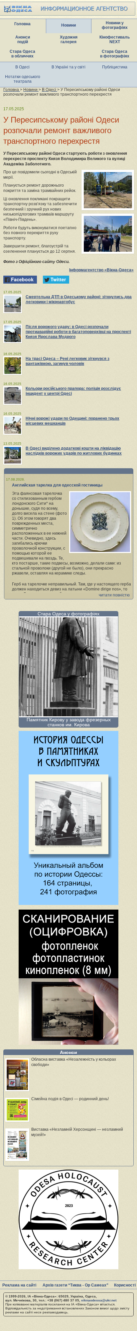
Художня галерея (68, 39)
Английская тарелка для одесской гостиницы (57, 485)
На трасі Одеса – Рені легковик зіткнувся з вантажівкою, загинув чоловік (67, 361)
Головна (22, 24)
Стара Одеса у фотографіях (68, 613)
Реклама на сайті (19, 1285)
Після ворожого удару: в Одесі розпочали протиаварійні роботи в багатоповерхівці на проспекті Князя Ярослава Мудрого (78, 331)
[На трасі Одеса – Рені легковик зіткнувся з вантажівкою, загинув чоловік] (12, 365)
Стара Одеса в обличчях (22, 53)
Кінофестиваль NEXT (114, 39)
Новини (68, 25)
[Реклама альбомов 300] (68, 903)
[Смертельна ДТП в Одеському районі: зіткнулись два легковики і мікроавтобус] (12, 304)
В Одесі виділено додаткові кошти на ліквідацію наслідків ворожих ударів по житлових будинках (74, 451)
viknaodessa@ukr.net (98, 1300)
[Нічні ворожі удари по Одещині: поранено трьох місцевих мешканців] (12, 425)
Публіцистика (114, 67)
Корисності (125, 1285)
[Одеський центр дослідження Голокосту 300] (68, 1267)
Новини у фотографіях (115, 25)
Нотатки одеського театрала (22, 79)
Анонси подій (22, 39)
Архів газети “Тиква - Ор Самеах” (75, 1285)
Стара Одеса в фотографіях (114, 53)
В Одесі (22, 67)
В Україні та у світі (68, 67)
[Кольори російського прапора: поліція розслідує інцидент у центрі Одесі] (12, 395)
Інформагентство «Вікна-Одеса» (101, 270)
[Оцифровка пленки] (68, 1043)
